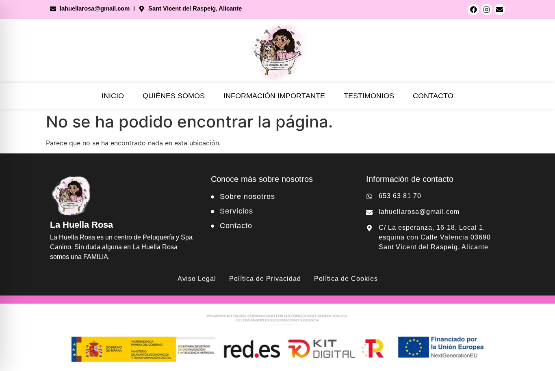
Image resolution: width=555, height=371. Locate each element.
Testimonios (369, 96)
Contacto (433, 96)
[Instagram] (486, 9)
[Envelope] (499, 9)
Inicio (113, 96)
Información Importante (274, 96)
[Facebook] (473, 9)
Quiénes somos (174, 96)
